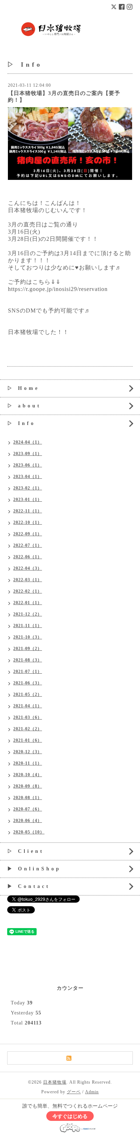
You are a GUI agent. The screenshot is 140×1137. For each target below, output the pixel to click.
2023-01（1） (27, 499)
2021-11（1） (27, 625)
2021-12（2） (27, 614)
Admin (92, 1091)
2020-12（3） (27, 751)
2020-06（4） (27, 820)
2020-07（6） (27, 809)
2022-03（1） (27, 579)
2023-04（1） (27, 476)
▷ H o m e (22, 388)
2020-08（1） (27, 797)
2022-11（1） (27, 510)
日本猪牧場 (54, 1082)
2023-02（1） (27, 488)
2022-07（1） (27, 545)
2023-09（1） (27, 453)
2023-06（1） (27, 465)
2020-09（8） (27, 786)
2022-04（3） (27, 568)
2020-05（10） (29, 832)
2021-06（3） (27, 682)
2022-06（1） (27, 556)
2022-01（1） (27, 602)
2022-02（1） (27, 591)
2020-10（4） (27, 774)
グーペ (74, 1091)
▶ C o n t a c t (27, 886)
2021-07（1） (27, 671)
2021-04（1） (27, 705)
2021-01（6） (27, 740)
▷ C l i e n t (24, 851)
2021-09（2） (27, 648)
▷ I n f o (20, 423)
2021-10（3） (27, 637)
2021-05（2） (27, 694)
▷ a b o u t (23, 406)
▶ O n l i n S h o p (33, 868)
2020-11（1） (27, 763)
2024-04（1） (27, 442)
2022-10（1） (27, 522)
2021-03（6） (27, 717)
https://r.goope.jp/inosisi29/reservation (58, 289)
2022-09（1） (27, 533)
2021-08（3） (27, 660)
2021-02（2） (27, 728)
